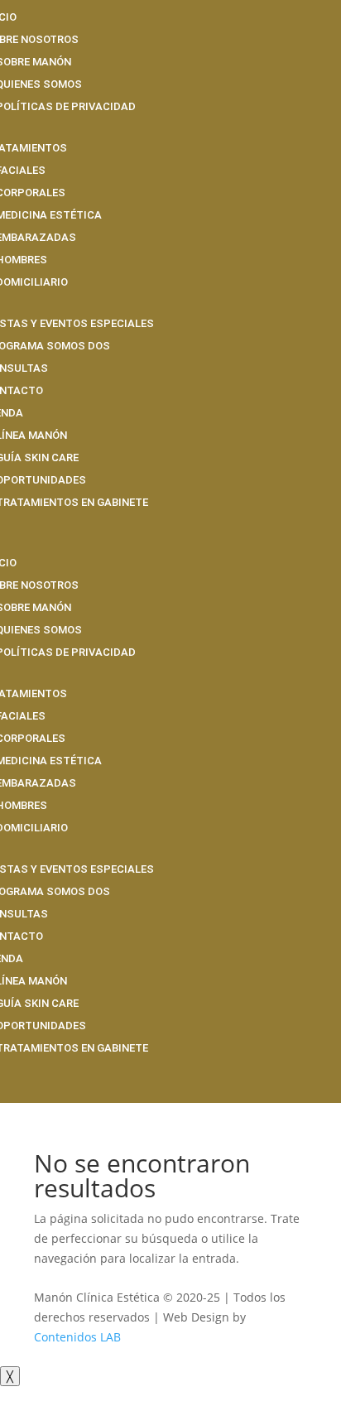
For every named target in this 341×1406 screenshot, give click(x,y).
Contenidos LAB (77, 1337)
